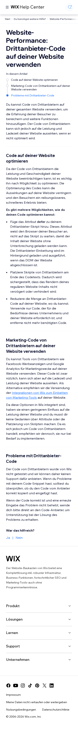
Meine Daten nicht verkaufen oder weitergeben (36, 702)
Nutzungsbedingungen (21, 709)
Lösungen (14, 619)
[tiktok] (30, 685)
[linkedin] (51, 685)
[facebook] (8, 685)
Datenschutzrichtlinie (55, 709)
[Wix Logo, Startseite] (13, 558)
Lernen (12, 632)
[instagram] (22, 685)
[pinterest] (37, 685)
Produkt (13, 606)
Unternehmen (17, 659)
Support (13, 646)
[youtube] (15, 685)
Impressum (13, 695)
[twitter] (44, 685)
